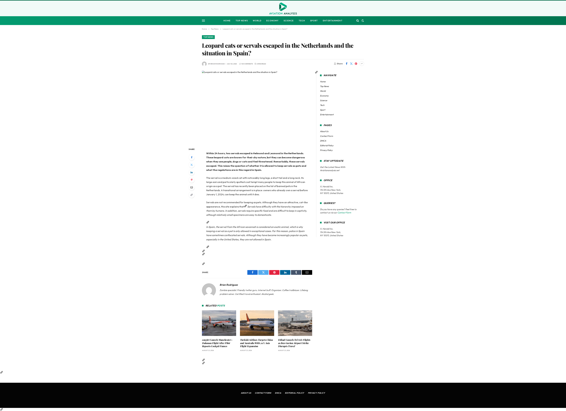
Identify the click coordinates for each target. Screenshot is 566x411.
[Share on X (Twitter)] (351, 63)
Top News (242, 20)
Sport (314, 20)
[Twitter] (192, 165)
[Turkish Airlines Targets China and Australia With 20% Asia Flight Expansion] (257, 323)
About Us (324, 131)
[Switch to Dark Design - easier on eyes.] (362, 20)
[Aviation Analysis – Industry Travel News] (283, 9)
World (257, 20)
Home (226, 20)
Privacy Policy (326, 150)
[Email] (192, 187)
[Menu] (203, 20)
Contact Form (326, 136)
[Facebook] (192, 157)
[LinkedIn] (192, 172)
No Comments (247, 64)
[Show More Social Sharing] (361, 63)
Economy (272, 20)
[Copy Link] (192, 195)
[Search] (357, 20)
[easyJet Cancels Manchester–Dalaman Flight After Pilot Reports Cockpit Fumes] (219, 323)
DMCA (323, 140)
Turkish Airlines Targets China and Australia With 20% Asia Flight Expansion (256, 343)
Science (289, 20)
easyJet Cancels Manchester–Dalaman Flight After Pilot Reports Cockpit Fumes (217, 343)
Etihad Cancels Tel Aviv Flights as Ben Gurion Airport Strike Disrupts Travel (294, 343)
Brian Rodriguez (217, 64)
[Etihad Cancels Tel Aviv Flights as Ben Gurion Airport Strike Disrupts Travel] (295, 323)
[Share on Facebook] (346, 63)
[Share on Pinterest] (356, 63)
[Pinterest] (192, 180)
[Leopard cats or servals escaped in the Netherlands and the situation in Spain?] (257, 107)
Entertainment (333, 20)
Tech (302, 20)
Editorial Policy (326, 145)
